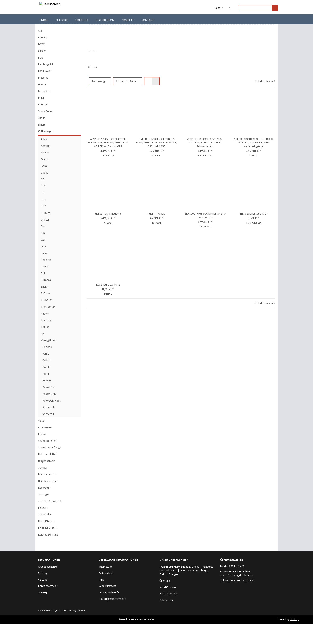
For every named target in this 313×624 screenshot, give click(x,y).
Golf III (46, 367)
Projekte (128, 20)
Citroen (42, 51)
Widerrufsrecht (107, 586)
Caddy (44, 172)
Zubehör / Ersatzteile (50, 501)
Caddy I (46, 360)
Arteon (45, 152)
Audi (40, 30)
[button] (203, 8)
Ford (40, 57)
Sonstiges (43, 494)
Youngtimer (48, 340)
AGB (101, 579)
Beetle (45, 159)
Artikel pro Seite (126, 81)
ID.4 (43, 192)
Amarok (45, 145)
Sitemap (43, 592)
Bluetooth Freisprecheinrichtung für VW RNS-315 (205, 215)
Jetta (43, 246)
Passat (45, 266)
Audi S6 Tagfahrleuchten (108, 213)
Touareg (46, 320)
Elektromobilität (47, 454)
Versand (42, 579)
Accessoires (45, 427)
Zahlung (42, 573)
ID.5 (43, 199)
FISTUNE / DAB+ (48, 528)
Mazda (42, 84)
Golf (43, 239)
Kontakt (147, 20)
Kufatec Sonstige (48, 534)
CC (42, 179)
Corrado (47, 347)
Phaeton (46, 259)
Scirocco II (48, 407)
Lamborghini (45, 64)
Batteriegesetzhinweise (112, 598)
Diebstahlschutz (47, 474)
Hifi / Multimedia (47, 481)
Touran (45, 326)
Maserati (43, 77)
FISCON (42, 507)
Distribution (105, 20)
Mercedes (44, 91)
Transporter (48, 306)
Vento (45, 353)
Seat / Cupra (45, 111)
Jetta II (46, 380)
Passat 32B (49, 394)
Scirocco (46, 280)
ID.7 (43, 206)
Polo (43, 273)
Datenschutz (106, 573)
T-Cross (45, 293)
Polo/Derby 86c (51, 400)
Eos (43, 226)
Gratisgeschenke (47, 566)
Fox (43, 233)
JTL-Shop (294, 619)
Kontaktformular (47, 586)
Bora (44, 166)
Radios (42, 434)
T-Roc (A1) (47, 300)
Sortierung (98, 81)
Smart (41, 124)
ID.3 (43, 186)
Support (62, 20)
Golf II (45, 373)
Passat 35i (48, 387)
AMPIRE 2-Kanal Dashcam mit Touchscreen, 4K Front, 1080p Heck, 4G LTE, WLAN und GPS (108, 142)
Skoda (41, 118)
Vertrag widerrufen (109, 592)
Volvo (41, 420)
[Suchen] (275, 8)
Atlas (44, 139)
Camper (42, 467)
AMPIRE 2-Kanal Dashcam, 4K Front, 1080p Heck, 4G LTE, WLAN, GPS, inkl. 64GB (156, 142)
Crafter (45, 219)
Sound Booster (47, 440)
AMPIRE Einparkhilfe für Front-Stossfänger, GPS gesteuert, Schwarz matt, (205, 142)
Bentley (42, 37)
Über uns (81, 20)
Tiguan (45, 313)
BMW (41, 44)
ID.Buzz (45, 213)
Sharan (45, 286)
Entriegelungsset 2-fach (253, 213)
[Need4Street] (49, 4)
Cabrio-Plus (44, 514)
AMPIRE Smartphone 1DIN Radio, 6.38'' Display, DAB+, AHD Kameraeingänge (254, 142)
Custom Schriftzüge (49, 447)
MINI (41, 97)
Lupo (44, 253)
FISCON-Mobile (168, 593)
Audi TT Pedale (156, 213)
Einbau (43, 20)
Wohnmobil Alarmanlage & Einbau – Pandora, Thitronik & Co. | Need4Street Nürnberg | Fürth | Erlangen (186, 570)
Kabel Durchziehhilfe (108, 284)
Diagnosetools (46, 461)
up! (42, 333)
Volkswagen (45, 131)
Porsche (43, 104)
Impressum (105, 566)
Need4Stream (46, 521)
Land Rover (44, 71)
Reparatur (44, 487)
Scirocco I (48, 414)
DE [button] (230, 8)
